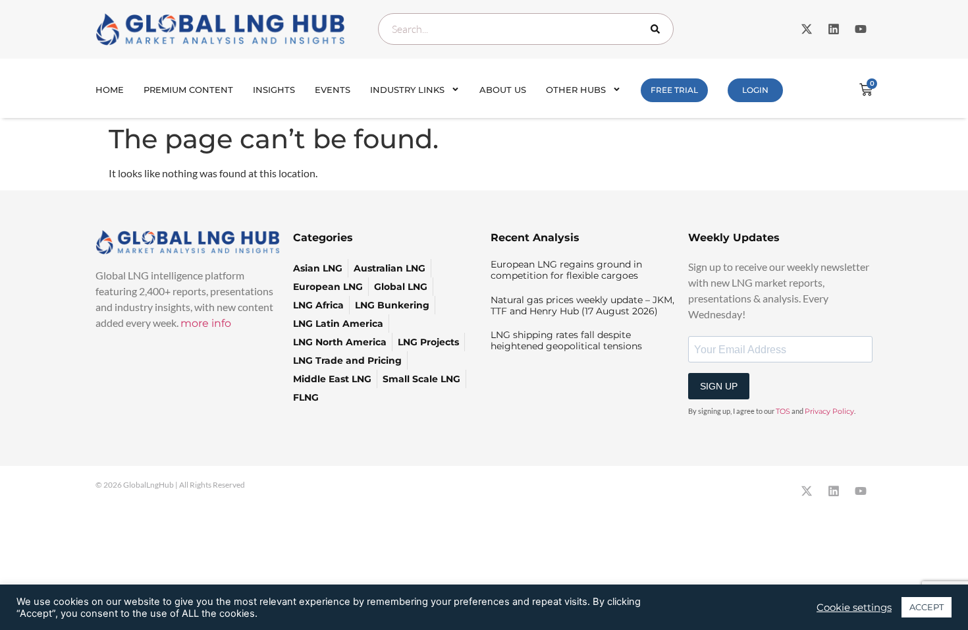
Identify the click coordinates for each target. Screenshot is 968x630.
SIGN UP (719, 386)
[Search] (658, 29)
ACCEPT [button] (926, 607)
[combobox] (526, 29)
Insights (274, 89)
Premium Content (188, 89)
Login (755, 90)
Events (332, 89)
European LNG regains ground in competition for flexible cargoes (566, 269)
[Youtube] (861, 29)
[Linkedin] (834, 29)
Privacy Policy (829, 411)
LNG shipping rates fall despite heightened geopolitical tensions (566, 340)
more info (205, 323)
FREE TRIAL (674, 90)
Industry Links (407, 89)
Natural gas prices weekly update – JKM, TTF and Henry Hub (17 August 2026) (582, 305)
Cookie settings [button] (854, 608)
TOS (783, 411)
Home (109, 89)
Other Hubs (576, 89)
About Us (502, 89)
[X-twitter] (807, 29)
